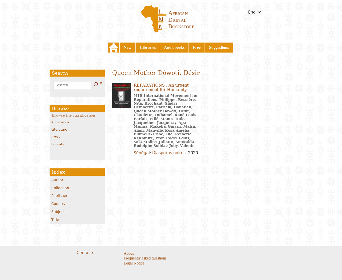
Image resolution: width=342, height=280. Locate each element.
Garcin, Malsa (181, 126)
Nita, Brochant (148, 103)
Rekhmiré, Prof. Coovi (155, 138)
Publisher (59, 196)
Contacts (85, 252)
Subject (58, 212)
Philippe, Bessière (177, 100)
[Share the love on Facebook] (196, 253)
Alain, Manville (148, 130)
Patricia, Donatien (173, 107)
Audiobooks (174, 47)
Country (58, 204)
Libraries (148, 47)
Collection (60, 188)
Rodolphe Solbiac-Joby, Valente (164, 146)
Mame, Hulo (172, 119)
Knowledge (60, 122)
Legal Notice (134, 263)
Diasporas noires (169, 152)
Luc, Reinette (178, 134)
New (127, 47)
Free (197, 47)
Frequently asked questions (145, 258)
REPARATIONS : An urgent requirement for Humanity (161, 87)
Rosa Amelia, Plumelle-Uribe (162, 132)
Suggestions (219, 47)
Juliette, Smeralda (176, 142)
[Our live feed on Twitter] (202, 253)
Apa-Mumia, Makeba (161, 124)
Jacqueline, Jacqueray (155, 123)
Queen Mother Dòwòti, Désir (161, 111)
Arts (54, 137)
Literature (59, 129)
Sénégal (142, 152)
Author (57, 180)
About (129, 253)
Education (59, 144)
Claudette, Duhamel (153, 115)
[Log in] (282, 12)
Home (114, 48)
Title (55, 220)
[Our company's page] (209, 253)
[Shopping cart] (269, 12)
